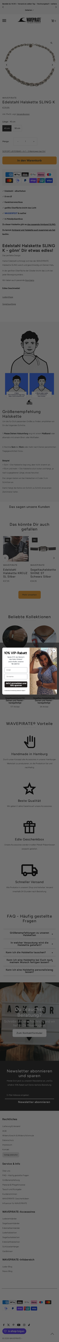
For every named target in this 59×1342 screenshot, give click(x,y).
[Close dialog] (54, 650)
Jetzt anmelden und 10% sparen (15, 684)
